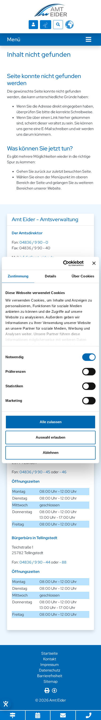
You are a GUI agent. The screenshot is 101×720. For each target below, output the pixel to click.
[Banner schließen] (94, 263)
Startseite (49, 653)
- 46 (62, 472)
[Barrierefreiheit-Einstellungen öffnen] (5, 703)
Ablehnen (50, 453)
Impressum (49, 664)
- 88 (62, 562)
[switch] (89, 371)
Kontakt (49, 659)
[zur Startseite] (50, 10)
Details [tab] (50, 276)
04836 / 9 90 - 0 (33, 242)
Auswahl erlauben (50, 437)
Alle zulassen (51, 422)
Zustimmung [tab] (18, 276)
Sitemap (51, 681)
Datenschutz (49, 670)
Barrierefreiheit (49, 675)
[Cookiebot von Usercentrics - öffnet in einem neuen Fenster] (63, 263)
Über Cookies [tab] (83, 276)
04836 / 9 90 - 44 (34, 562)
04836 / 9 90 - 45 (34, 472)
